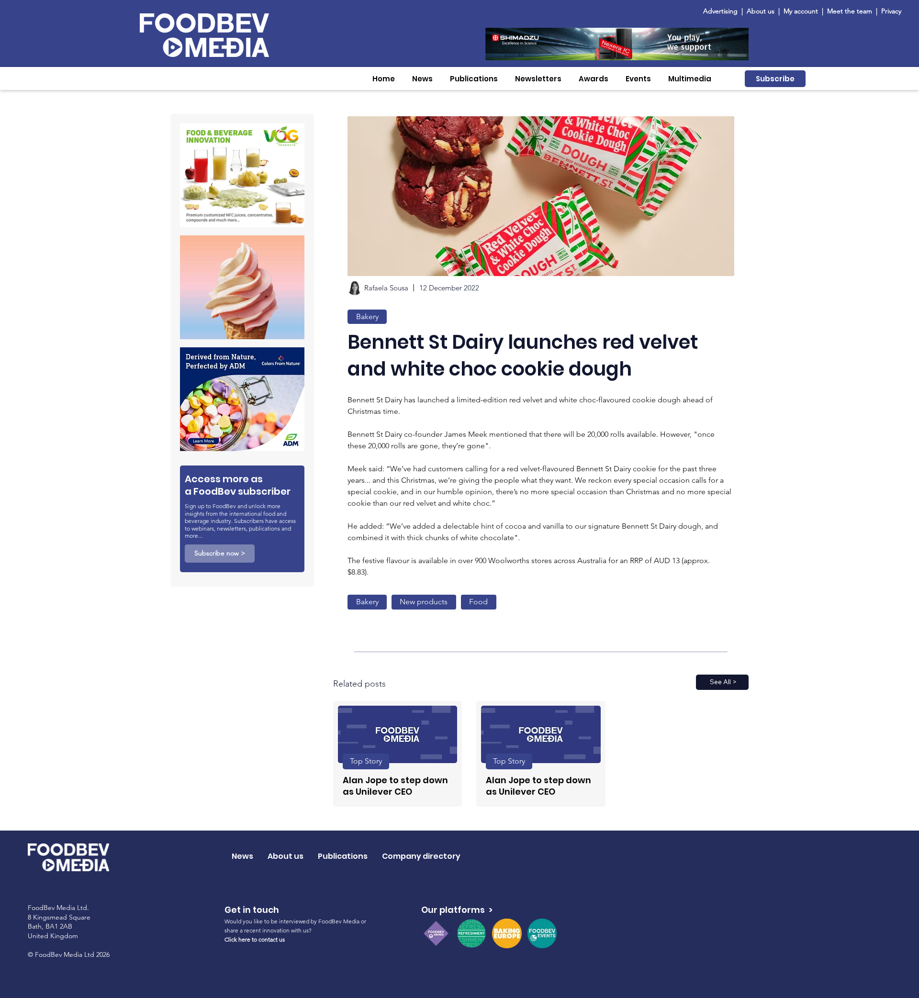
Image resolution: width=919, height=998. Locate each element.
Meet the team (850, 11)
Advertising (722, 11)
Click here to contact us (254, 939)
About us (760, 11)
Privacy (891, 11)
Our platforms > (457, 910)
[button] (422, 79)
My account (801, 11)
